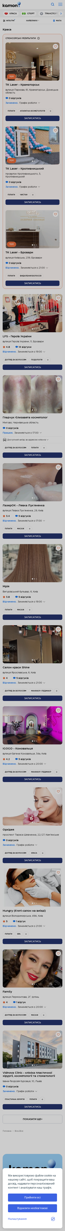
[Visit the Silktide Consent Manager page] (53, 1219)
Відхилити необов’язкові (32, 1208)
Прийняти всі (32, 1197)
